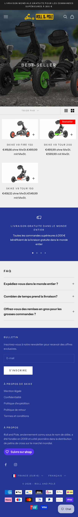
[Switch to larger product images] (66, 111)
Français (55, 475)
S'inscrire (18, 370)
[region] (39, 230)
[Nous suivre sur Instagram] (15, 464)
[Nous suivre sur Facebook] (6, 464)
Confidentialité (12, 397)
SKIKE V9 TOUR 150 (20, 188)
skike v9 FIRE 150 (20, 144)
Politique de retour (15, 409)
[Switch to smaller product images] (72, 111)
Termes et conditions (16, 416)
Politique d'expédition (16, 403)
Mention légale (12, 391)
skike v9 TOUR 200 (58, 144)
